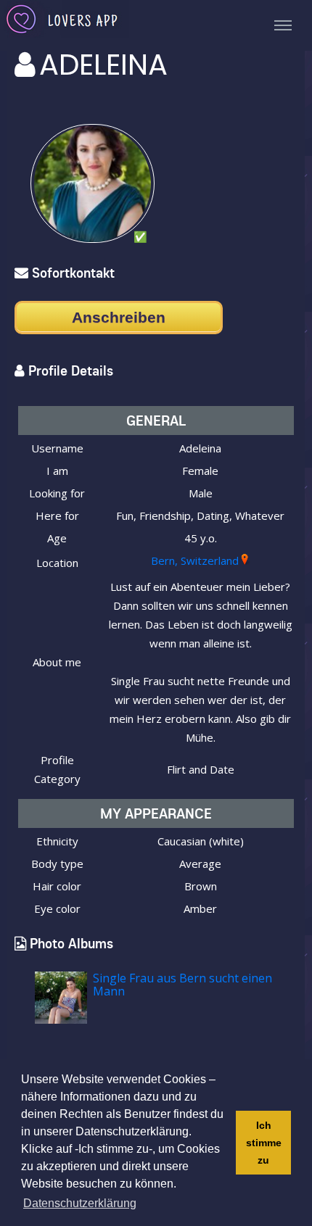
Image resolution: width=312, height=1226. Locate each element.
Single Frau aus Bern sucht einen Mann (182, 984)
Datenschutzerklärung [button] (79, 1203)
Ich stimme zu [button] (264, 1142)
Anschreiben (118, 317)
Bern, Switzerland (195, 560)
